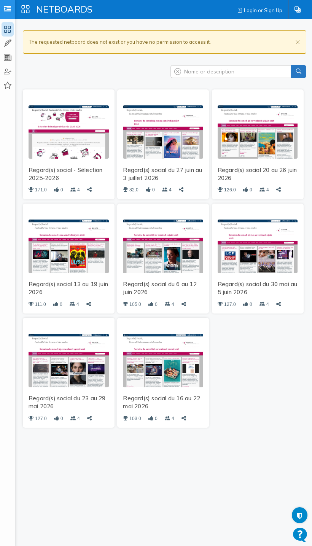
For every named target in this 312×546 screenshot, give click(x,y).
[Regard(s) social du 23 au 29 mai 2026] (69, 360)
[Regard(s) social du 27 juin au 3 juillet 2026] (163, 131)
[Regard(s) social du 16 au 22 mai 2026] (163, 360)
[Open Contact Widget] (300, 534)
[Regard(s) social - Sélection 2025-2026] (69, 131)
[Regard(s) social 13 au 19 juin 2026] (69, 245)
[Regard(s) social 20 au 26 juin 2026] (258, 131)
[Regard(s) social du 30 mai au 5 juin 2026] (258, 245)
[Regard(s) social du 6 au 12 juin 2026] (163, 245)
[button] (297, 9)
